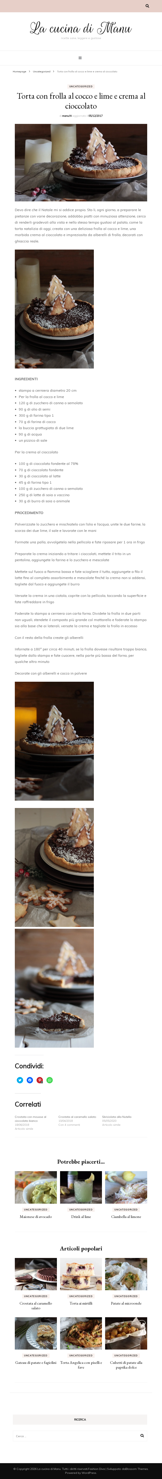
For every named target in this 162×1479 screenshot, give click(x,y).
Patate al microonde (126, 1303)
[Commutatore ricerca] (147, 6)
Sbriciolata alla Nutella (116, 1117)
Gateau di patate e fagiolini (35, 1362)
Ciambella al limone (126, 1216)
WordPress (89, 1473)
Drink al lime (81, 1216)
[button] (81, 162)
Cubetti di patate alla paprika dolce (126, 1365)
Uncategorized (81, 86)
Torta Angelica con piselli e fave (81, 1365)
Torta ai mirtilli (81, 1303)
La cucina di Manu (81, 28)
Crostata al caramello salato (77, 1117)
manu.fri (67, 115)
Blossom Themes (136, 1469)
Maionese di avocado (36, 1216)
